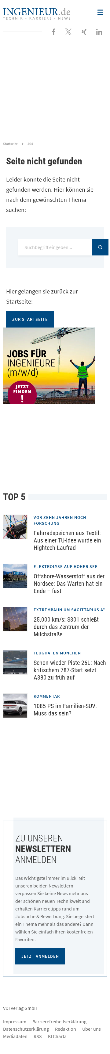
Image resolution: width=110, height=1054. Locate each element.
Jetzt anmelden (40, 956)
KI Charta (57, 1036)
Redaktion (65, 1029)
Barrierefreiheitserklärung (59, 1021)
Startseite (10, 143)
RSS (38, 1036)
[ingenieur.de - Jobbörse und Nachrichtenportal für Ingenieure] (36, 13)
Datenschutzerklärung (26, 1029)
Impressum (14, 1021)
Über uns (91, 1029)
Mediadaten (15, 1036)
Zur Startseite (30, 319)
